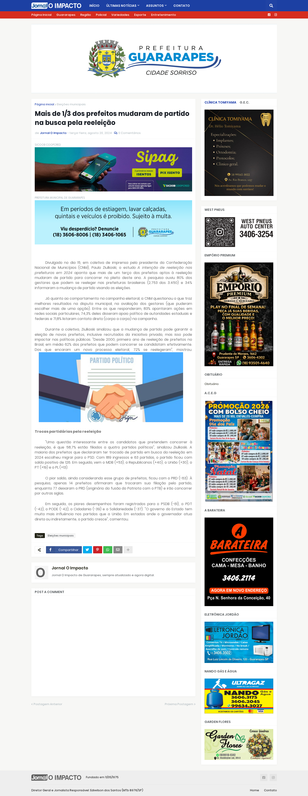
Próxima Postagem (179, 704)
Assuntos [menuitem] (155, 5)
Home (254, 790)
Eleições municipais (71, 104)
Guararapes (65, 15)
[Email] (117, 549)
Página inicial (44, 104)
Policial (101, 15)
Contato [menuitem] (181, 5)
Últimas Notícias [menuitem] (121, 5)
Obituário (212, 384)
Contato (270, 790)
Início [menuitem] (94, 5)
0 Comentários (129, 133)
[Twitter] (87, 549)
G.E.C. (244, 102)
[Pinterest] (97, 549)
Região (85, 15)
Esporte (140, 15)
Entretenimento (163, 15)
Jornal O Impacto (70, 568)
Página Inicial (41, 15)
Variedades (120, 15)
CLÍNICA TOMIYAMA (220, 102)
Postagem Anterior (48, 704)
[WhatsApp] (107, 549)
